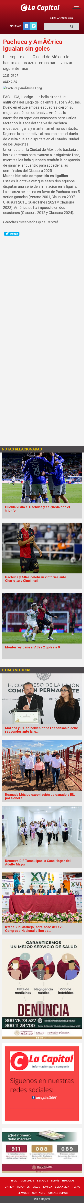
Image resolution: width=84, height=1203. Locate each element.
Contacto (38, 1193)
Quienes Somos (57, 1193)
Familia (47, 1186)
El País (55, 1180)
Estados (42, 1180)
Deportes (23, 1186)
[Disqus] (42, 288)
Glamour (23, 1193)
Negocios (68, 1180)
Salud (36, 1186)
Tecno (76, 1186)
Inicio (14, 1180)
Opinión (9, 1186)
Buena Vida (62, 1186)
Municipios (27, 1180)
